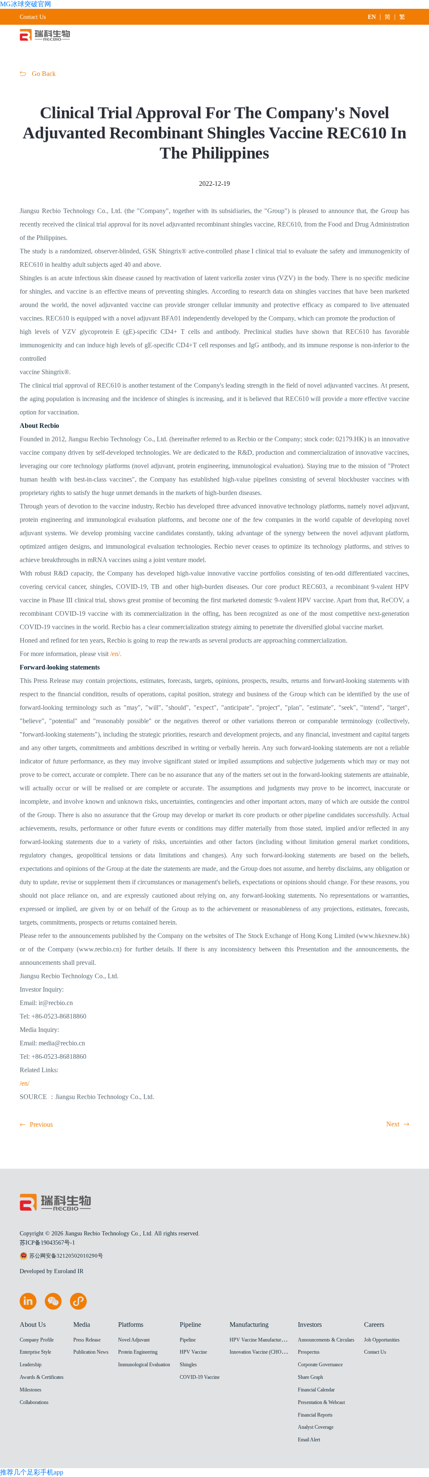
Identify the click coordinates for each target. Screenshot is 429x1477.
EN (372, 17)
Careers (374, 1324)
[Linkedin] (28, 1307)
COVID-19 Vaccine (200, 1377)
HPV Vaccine (193, 1352)
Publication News (91, 1352)
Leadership (30, 1365)
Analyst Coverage (315, 1427)
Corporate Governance (320, 1365)
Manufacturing (249, 1324)
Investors (310, 1324)
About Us (33, 1324)
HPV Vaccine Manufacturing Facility (266, 1340)
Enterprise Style (35, 1352)
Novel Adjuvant (134, 1340)
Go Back (43, 73)
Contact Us (33, 17)
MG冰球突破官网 (25, 4)
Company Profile (37, 1340)
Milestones (30, 1390)
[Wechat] (53, 1307)
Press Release (87, 1340)
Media (81, 1324)
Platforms (130, 1324)
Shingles (188, 1365)
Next (392, 1124)
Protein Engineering (138, 1352)
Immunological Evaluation (144, 1365)
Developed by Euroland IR (51, 1271)
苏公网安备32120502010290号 (66, 1256)
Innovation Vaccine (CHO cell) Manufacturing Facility (284, 1352)
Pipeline (190, 1324)
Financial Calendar (316, 1390)
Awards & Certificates (42, 1377)
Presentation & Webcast (321, 1402)
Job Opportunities (382, 1340)
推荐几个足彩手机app (31, 1472)
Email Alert (309, 1440)
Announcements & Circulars (326, 1340)
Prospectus (309, 1352)
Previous (41, 1124)
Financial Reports (315, 1415)
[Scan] (78, 1307)
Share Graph (310, 1377)
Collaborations (34, 1402)
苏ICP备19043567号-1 (47, 1243)
